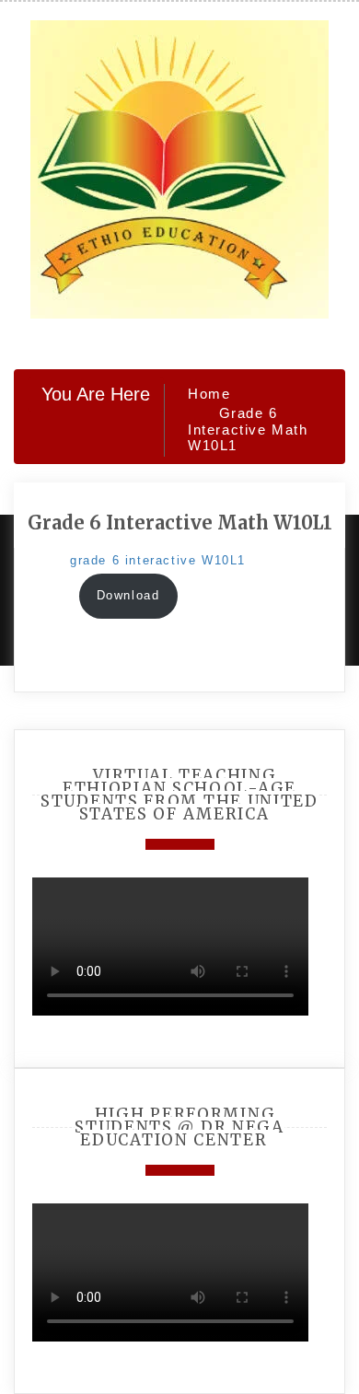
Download (128, 595)
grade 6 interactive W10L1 (158, 560)
